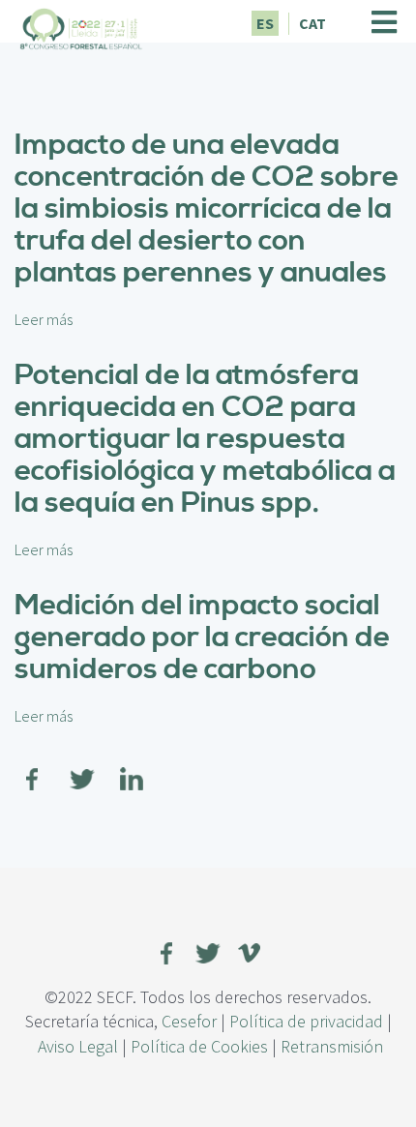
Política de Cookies (199, 1046)
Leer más (44, 319)
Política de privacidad (306, 1021)
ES (265, 23)
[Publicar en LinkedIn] (131, 766)
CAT (312, 23)
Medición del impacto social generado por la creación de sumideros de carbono (202, 637)
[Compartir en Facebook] (33, 766)
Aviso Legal (78, 1046)
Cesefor (189, 1021)
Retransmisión (332, 1046)
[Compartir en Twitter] (82, 766)
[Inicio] (81, 26)
